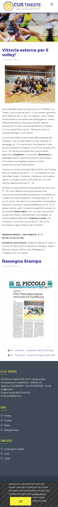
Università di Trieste (14, 449)
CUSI (6, 453)
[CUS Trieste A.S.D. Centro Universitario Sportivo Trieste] (22, 6)
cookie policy (39, 494)
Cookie (8, 420)
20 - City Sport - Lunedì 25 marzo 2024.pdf (32, 355)
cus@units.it (7, 389)
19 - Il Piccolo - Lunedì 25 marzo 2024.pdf (31, 350)
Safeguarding (11, 430)
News (7, 23)
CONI (7, 458)
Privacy (8, 415)
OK (20, 501)
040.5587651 (17, 386)
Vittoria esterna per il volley (26, 23)
